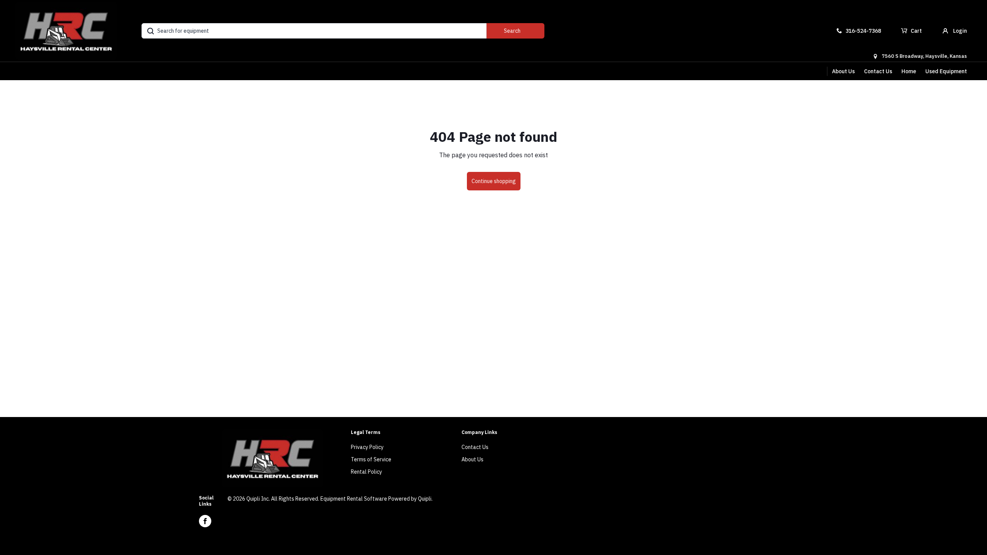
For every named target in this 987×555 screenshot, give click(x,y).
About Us (843, 71)
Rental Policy (366, 471)
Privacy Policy (367, 447)
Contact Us (878, 71)
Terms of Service (371, 459)
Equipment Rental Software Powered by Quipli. (376, 498)
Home (908, 71)
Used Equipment (946, 71)
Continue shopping (494, 181)
